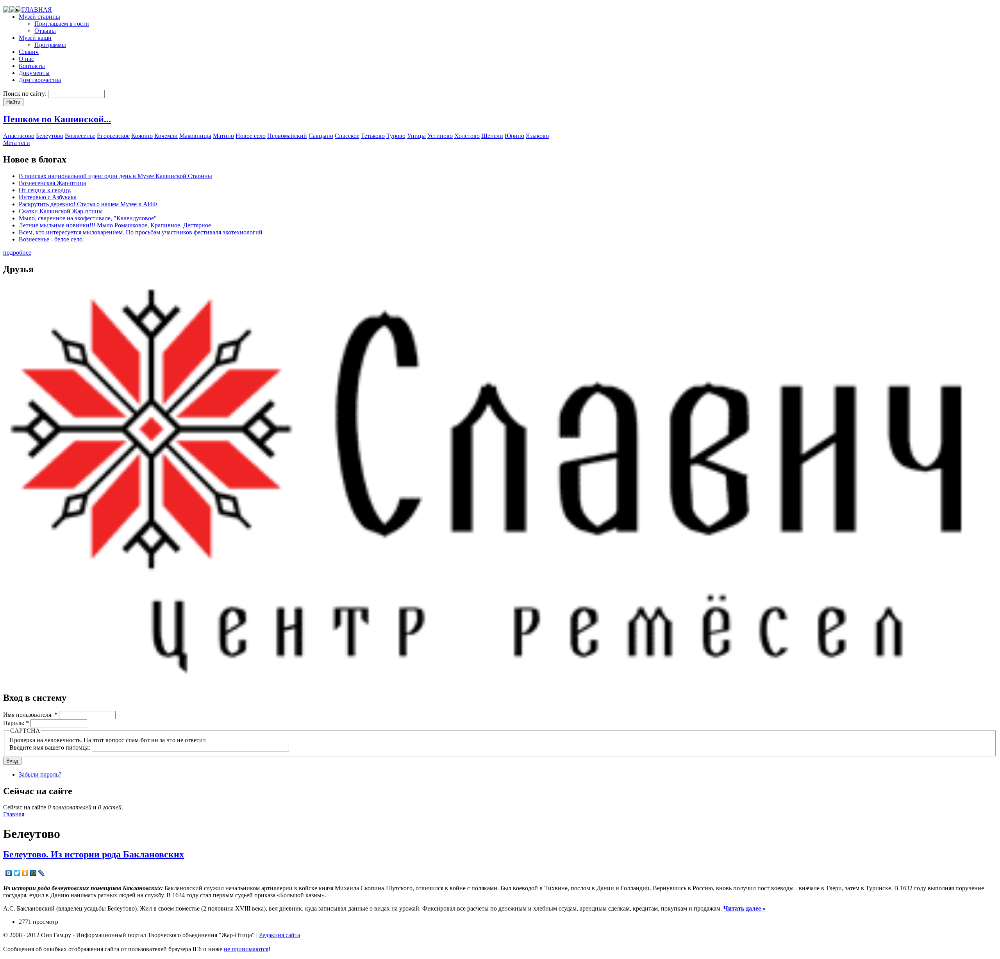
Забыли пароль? (40, 774)
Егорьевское (113, 135)
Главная (13, 814)
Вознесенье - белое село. (51, 239)
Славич (29, 51)
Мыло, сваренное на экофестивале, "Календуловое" (88, 218)
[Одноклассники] (25, 873)
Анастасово (18, 135)
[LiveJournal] (42, 873)
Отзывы (45, 30)
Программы (50, 44)
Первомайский (287, 135)
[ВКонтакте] (9, 873)
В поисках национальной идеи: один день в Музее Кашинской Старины (115, 176)
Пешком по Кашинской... (57, 119)
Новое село (251, 135)
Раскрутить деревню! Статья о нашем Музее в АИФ (88, 204)
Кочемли (166, 135)
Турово (395, 135)
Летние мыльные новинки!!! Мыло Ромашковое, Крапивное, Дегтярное (115, 225)
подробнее (17, 252)
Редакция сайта (279, 935)
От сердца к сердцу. (45, 190)
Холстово (467, 135)
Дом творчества (40, 80)
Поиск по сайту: (25, 93)
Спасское (347, 135)
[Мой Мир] (33, 873)
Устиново (440, 135)
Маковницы (195, 135)
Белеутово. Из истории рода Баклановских (93, 854)
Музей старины (39, 16)
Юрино (514, 135)
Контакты (32, 66)
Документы (34, 73)
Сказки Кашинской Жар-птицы (61, 211)
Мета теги (16, 142)
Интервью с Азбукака (48, 197)
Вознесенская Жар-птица (52, 183)
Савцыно (321, 135)
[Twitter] (17, 873)
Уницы (416, 135)
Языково (537, 135)
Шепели (492, 135)
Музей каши (35, 37)
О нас (26, 58)
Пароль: (16, 723)
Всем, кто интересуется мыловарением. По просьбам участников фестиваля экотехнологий (140, 232)
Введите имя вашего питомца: (50, 747)
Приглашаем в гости (61, 23)
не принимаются (246, 949)
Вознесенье (80, 135)
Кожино (142, 135)
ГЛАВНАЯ (37, 9)
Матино (223, 135)
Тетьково (373, 135)
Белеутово (49, 135)
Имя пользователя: (30, 714)
